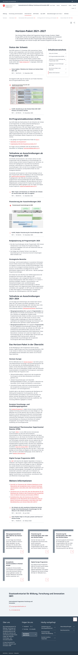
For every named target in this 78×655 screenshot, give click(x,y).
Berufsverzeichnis (65, 630)
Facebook (26, 626)
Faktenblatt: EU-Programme (17, 141)
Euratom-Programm (17, 409)
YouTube (26, 629)
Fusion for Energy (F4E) (21, 446)
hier (37, 139)
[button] (5, 14)
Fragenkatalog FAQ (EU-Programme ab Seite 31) (22, 144)
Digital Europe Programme (18, 176)
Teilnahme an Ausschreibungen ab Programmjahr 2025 (57, 60)
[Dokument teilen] (74, 22)
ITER (17, 432)
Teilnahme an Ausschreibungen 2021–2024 (56, 64)
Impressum (11, 653)
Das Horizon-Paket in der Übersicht (55, 69)
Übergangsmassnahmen (29, 308)
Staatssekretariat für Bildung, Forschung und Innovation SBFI (33, 5)
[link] (14, 542)
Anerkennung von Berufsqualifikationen (47, 627)
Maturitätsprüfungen (65, 626)
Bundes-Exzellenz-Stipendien (46, 637)
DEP (13, 461)
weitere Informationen (19, 453)
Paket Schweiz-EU (24, 62)
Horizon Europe (28, 362)
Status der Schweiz (53, 53)
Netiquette (16, 653)
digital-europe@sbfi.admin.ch (27, 186)
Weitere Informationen (54, 72)
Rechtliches (5, 653)
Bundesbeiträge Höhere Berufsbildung (47, 632)
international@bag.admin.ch (31, 148)
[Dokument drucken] (71, 22)
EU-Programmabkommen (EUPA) (56, 56)
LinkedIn (33, 629)
